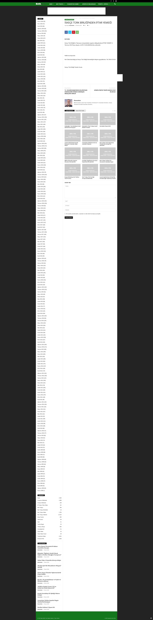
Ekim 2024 (40, 23)
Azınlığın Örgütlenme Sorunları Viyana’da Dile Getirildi (90, 161)
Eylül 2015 (40, 284)
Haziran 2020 (41, 148)
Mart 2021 (40, 126)
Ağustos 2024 (41, 28)
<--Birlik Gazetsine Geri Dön (110, 618)
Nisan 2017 (40, 239)
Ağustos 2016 (41, 258)
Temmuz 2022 (41, 88)
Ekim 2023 (40, 52)
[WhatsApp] (77, 32)
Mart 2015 (40, 299)
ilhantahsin (71, 25)
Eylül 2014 (40, 313)
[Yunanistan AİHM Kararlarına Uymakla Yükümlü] (90, 136)
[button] (115, 4)
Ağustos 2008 (41, 488)
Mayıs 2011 (40, 409)
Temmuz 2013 (41, 347)
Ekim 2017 (40, 224)
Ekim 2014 (40, 311)
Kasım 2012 (40, 366)
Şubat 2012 (40, 387)
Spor (39, 522)
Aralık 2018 (40, 191)
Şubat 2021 (40, 129)
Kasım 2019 (40, 165)
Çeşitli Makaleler (69, 110)
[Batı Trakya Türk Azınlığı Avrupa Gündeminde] (90, 170)
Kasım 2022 (40, 78)
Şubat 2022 (40, 100)
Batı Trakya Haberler (42, 514)
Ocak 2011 (40, 418)
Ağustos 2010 (41, 430)
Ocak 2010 (40, 447)
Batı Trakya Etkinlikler (43, 510)
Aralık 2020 (40, 134)
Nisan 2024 (40, 38)
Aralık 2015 (40, 277)
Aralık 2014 (40, 306)
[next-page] (115, 111)
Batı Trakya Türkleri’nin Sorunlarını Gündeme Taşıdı (106, 161)
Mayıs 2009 (40, 466)
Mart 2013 (40, 356)
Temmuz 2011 (41, 404)
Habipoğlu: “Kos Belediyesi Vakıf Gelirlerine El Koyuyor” (73, 126)
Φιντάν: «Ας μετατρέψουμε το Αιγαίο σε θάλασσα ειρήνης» (49, 580)
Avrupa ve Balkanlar (89, 4)
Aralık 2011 (40, 392)
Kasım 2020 (40, 136)
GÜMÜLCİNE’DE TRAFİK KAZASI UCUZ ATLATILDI (105, 91)
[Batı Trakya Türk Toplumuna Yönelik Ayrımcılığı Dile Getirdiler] (108, 136)
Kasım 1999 (40, 490)
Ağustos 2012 (41, 373)
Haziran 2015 (41, 291)
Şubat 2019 (40, 186)
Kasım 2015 (40, 280)
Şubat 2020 (40, 157)
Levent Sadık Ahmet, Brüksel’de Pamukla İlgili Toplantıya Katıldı (108, 177)
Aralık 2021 (40, 105)
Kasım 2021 (40, 107)
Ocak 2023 (40, 74)
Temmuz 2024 (41, 31)
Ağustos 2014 (41, 315)
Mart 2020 (40, 155)
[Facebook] (111, 1)
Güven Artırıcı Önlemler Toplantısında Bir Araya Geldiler (49, 573)
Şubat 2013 (40, 359)
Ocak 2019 (40, 189)
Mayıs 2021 (40, 122)
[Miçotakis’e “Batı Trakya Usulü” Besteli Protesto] (90, 119)
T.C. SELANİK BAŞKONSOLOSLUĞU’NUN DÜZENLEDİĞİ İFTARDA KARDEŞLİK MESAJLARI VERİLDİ (76, 91)
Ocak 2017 (40, 246)
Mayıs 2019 (40, 179)
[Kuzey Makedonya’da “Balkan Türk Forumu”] (73, 170)
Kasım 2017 (40, 222)
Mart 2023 (40, 69)
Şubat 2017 (40, 244)
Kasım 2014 (40, 308)
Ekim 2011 (40, 397)
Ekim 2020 (40, 138)
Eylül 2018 (40, 198)
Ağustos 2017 (41, 229)
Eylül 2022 (40, 83)
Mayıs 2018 (40, 208)
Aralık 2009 (40, 449)
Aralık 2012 (40, 363)
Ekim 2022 (40, 81)
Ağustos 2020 (41, 143)
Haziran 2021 (41, 119)
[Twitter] (114, 1)
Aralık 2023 (40, 47)
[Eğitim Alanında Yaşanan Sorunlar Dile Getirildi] (73, 153)
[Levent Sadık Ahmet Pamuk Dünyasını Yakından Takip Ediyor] (73, 136)
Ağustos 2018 (41, 201)
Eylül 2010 (40, 428)
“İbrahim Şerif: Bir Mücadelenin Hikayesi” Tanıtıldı (49, 566)
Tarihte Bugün (41, 524)
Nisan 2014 (40, 325)
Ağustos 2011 (41, 402)
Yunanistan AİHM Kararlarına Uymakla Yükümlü (89, 143)
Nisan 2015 (40, 296)
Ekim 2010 (40, 426)
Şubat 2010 (40, 445)
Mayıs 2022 (40, 93)
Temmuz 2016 (41, 260)
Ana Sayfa (66, 18)
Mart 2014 (40, 327)
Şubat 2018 (40, 215)
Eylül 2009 (40, 457)
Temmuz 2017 (41, 232)
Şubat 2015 (40, 301)
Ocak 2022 (40, 102)
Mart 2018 (40, 213)
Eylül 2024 (40, 26)
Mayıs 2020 (40, 150)
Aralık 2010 (40, 421)
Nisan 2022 (40, 95)
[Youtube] (116, 1)
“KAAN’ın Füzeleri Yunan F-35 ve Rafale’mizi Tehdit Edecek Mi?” (47, 587)
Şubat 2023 (40, 71)
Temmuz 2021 (41, 117)
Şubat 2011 (40, 416)
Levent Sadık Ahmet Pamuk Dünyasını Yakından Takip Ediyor (71, 144)
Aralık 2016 (40, 248)
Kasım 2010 (40, 423)
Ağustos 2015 (41, 287)
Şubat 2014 (40, 330)
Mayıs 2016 (40, 265)
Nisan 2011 (40, 411)
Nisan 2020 (40, 153)
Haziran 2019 (41, 177)
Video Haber (40, 531)
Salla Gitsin (40, 519)
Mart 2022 (40, 98)
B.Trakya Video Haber (43, 505)
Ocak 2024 (40, 45)
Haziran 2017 (41, 234)
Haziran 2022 (41, 90)
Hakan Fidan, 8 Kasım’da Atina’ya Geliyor (49, 560)
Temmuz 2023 (41, 59)
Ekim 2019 (40, 167)
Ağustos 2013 (41, 344)
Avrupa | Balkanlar (42, 502)
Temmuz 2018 (41, 203)
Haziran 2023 (41, 62)
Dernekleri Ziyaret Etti (105, 126)
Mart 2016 (40, 270)
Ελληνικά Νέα (41, 538)
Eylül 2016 (40, 256)
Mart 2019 (40, 184)
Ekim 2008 (40, 483)
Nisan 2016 (40, 268)
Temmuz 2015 (41, 289)
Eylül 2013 (40, 342)
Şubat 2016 (40, 272)
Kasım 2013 (40, 337)
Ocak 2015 (40, 303)
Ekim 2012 (40, 368)
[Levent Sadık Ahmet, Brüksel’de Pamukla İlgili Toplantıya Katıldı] (108, 170)
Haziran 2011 (41, 406)
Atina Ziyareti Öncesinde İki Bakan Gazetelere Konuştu (48, 547)
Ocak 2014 (40, 332)
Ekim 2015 (40, 282)
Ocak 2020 (40, 160)
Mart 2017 (40, 241)
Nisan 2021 (40, 124)
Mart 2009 (40, 471)
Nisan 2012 (40, 382)
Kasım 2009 (40, 452)
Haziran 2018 (41, 205)
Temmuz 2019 (41, 174)
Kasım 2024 (40, 21)
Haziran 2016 (41, 263)
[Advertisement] (76, 11)
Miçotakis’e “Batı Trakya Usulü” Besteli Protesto (90, 126)
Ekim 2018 (40, 196)
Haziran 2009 (41, 464)
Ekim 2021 (40, 110)
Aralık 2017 (40, 220)
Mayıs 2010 (40, 437)
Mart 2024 (40, 40)
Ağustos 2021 (41, 114)
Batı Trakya (59, 4)
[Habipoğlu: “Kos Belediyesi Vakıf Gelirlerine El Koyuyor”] (73, 119)
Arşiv (51, 4)
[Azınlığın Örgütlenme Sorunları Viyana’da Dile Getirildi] (90, 153)
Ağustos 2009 (41, 459)
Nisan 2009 (40, 469)
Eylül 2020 (40, 141)
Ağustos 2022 (41, 86)
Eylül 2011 (40, 399)
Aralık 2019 (40, 162)
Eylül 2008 (40, 485)
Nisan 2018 (40, 210)
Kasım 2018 (40, 193)
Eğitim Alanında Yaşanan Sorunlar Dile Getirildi (71, 161)
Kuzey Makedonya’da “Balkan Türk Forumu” (72, 177)
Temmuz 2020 (41, 145)
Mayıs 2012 (40, 380)
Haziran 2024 (41, 33)
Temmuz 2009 (41, 461)
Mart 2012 (40, 385)
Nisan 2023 (40, 66)
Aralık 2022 (40, 76)
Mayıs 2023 (40, 64)
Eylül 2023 (40, 55)
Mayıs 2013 (40, 351)
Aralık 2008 (40, 478)
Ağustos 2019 (41, 172)
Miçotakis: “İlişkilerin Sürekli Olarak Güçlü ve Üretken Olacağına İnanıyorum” (49, 554)
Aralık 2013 (40, 335)
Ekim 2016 (40, 253)
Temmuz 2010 (41, 433)
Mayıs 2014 (40, 323)
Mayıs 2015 (40, 294)
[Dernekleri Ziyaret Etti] (108, 119)
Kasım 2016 (40, 251)
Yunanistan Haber (73, 4)
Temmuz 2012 (41, 375)
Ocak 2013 (40, 361)
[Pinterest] (73, 32)
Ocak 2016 (40, 275)
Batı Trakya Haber (42, 512)
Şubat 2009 (40, 473)
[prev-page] (113, 111)
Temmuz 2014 (41, 318)
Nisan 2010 (40, 440)
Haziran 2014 (41, 320)
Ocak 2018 (40, 217)
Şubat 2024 (40, 43)
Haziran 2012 (41, 378)
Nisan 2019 (40, 181)
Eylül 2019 (40, 169)
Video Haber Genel (42, 533)
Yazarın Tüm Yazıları (80, 110)
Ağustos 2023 (41, 57)
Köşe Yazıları (41, 517)
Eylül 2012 (40, 370)
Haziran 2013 (41, 349)
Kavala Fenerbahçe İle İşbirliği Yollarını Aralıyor (49, 594)
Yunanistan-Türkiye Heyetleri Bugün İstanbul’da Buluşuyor (48, 601)
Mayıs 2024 (40, 35)
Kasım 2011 (40, 394)
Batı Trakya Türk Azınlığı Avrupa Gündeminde (88, 177)
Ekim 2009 (40, 454)
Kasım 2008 (40, 481)
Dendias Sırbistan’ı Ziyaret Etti (46, 607)
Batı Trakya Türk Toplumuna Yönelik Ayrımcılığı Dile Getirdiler (107, 144)
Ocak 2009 (40, 476)
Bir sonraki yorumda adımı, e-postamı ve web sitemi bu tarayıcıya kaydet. (83, 213)
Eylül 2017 (40, 227)
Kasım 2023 (40, 50)
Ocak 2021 (40, 131)
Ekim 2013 (40, 339)
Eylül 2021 (40, 112)
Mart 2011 (40, 414)
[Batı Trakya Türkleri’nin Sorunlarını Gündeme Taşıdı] (108, 153)
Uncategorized (41, 529)
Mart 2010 (40, 442)
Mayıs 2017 (40, 236)
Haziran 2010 (41, 435)
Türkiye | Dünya (103, 4)
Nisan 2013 (40, 354)
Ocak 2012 (40, 390)
